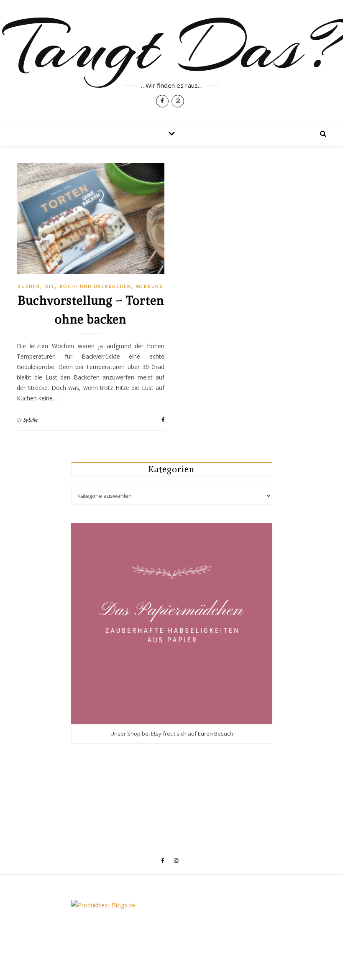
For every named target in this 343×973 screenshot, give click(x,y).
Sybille (30, 419)
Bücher (29, 286)
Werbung (150, 286)
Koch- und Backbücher (95, 286)
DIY (50, 286)
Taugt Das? (171, 46)
